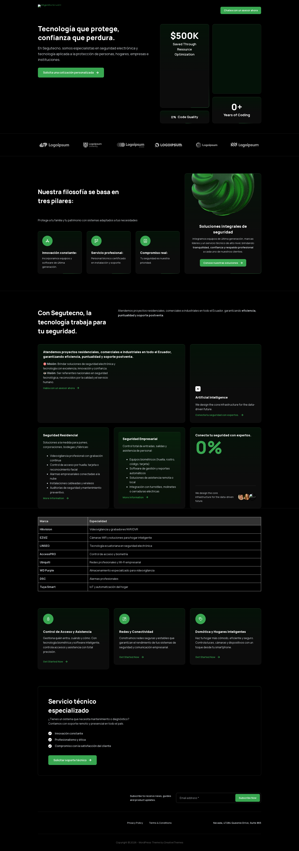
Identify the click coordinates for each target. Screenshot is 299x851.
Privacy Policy (135, 822)
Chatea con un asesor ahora (241, 10)
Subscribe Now (247, 797)
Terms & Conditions (160, 822)
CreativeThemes (173, 842)
